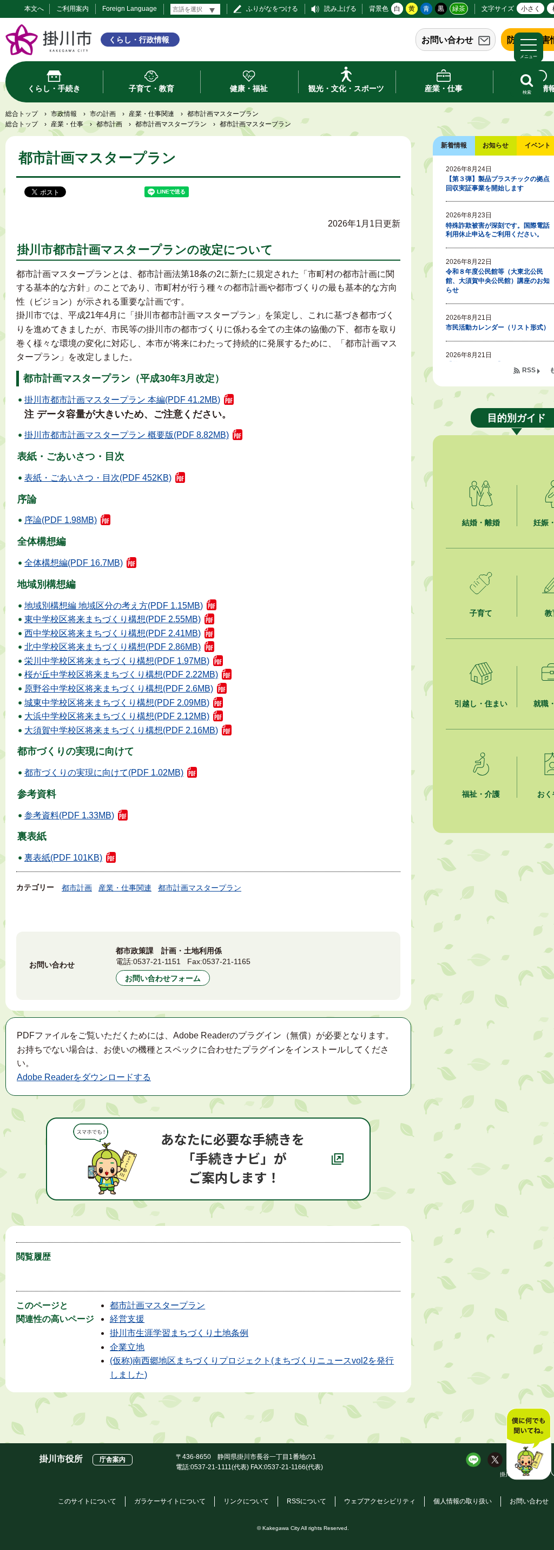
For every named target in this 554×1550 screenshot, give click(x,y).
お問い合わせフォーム (163, 978)
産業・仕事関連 (151, 114)
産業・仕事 (67, 124)
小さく (530, 8)
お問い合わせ (447, 39)
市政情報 (64, 114)
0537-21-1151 (157, 961)
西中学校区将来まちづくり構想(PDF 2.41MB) (112, 633)
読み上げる (340, 8)
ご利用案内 (72, 8)
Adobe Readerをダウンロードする (84, 1077)
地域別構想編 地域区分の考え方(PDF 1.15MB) (113, 605)
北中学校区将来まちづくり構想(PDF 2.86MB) (112, 646)
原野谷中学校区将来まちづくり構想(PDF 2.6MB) (118, 688)
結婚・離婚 (481, 522)
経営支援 (127, 1318)
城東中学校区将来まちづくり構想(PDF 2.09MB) (116, 702)
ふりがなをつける (272, 8)
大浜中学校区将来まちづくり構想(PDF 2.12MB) (116, 716)
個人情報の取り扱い (462, 1501)
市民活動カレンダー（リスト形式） (498, 327)
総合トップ (21, 114)
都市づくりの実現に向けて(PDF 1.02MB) (103, 772)
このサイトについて (87, 1501)
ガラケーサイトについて (170, 1501)
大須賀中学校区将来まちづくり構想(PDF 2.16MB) (121, 730)
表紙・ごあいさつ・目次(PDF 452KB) (98, 477)
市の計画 (103, 114)
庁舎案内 (113, 1459)
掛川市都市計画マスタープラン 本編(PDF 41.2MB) (122, 399)
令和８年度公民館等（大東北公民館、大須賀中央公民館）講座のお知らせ (498, 281)
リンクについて (246, 1501)
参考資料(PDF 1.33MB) (69, 815)
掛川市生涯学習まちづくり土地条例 (179, 1333)
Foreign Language (129, 8)
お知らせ (496, 145)
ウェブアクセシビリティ (380, 1501)
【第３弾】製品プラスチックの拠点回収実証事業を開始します (498, 183)
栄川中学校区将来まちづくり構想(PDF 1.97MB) (116, 661)
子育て (481, 613)
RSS (529, 370)
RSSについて (306, 1501)
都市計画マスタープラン (171, 124)
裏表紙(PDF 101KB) (63, 857)
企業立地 (127, 1347)
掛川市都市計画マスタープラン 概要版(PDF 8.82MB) (126, 435)
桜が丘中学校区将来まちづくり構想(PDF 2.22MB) (121, 674)
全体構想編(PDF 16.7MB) (73, 562)
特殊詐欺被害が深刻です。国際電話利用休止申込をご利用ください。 (498, 230)
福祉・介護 (481, 794)
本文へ (34, 8)
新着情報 (454, 145)
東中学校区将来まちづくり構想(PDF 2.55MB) (112, 619)
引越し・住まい (480, 703)
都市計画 (109, 124)
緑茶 (458, 8)
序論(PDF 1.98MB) (60, 520)
